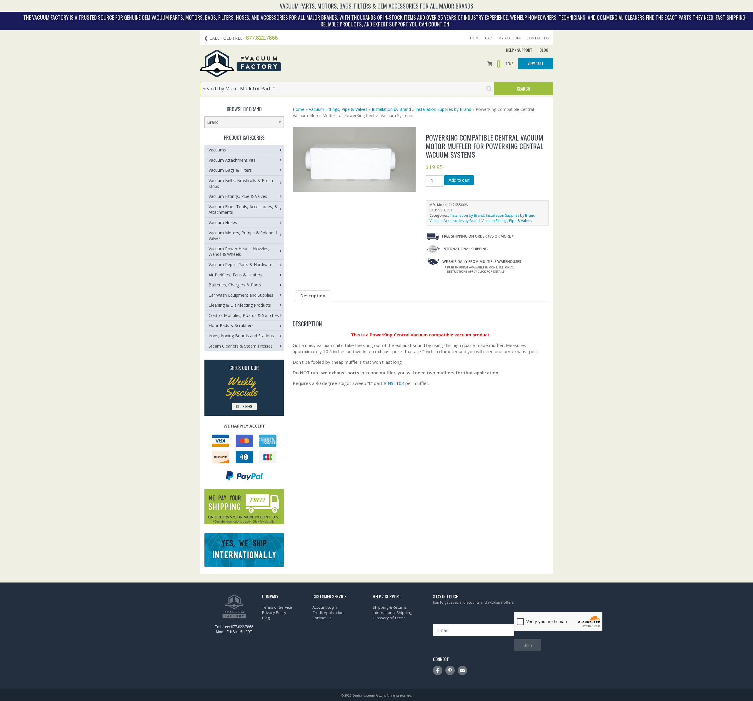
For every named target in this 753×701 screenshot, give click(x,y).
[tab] (313, 295)
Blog (543, 50)
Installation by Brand (391, 109)
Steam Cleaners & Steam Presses (241, 346)
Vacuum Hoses (223, 222)
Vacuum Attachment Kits (232, 160)
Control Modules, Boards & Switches (244, 315)
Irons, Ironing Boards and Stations (241, 335)
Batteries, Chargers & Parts (235, 285)
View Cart (536, 63)
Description (312, 295)
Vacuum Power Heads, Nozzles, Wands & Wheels (239, 251)
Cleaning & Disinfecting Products (240, 305)
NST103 (396, 383)
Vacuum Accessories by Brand (454, 220)
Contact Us (538, 38)
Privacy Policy (274, 612)
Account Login (324, 607)
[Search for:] (347, 88)
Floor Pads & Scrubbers (231, 325)
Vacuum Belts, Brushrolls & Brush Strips (241, 183)
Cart (489, 38)
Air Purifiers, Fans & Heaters (235, 275)
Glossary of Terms (389, 617)
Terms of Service (277, 607)
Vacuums (217, 150)
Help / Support (519, 50)
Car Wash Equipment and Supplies (241, 295)
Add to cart (459, 180)
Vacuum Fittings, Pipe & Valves (338, 109)
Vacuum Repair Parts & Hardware (240, 264)
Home (475, 38)
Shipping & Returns (390, 607)
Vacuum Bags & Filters (230, 170)
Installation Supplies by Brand (443, 109)
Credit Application (328, 612)
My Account (510, 38)
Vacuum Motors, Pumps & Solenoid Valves (243, 235)
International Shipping (392, 612)
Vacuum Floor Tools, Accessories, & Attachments (243, 209)
